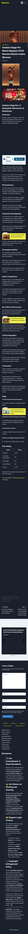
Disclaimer (22, 723)
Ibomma (11, 597)
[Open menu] (25, 3)
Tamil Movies (5, 44)
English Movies (6, 730)
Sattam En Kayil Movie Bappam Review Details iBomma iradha (22, 611)
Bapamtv (5, 60)
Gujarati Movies (6, 732)
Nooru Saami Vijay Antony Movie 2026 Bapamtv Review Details (17, 411)
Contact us (14, 723)
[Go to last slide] (4, 641)
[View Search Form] (22, 3)
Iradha (6, 479)
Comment (6, 674)
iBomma (17, 477)
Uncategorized (6, 749)
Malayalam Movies (7, 738)
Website (5, 707)
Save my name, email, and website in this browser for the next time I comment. (14, 711)
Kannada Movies (6, 736)
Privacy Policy (7, 725)
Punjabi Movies (6, 742)
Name (5, 694)
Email (5, 700)
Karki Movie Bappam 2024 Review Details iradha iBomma (7, 610)
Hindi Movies (5, 734)
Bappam (22, 477)
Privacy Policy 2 (20, 725)
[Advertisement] (14, 16)
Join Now (20, 159)
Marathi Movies (6, 740)
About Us (5, 723)
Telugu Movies (6, 747)
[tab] (11, 655)
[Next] (24, 641)
